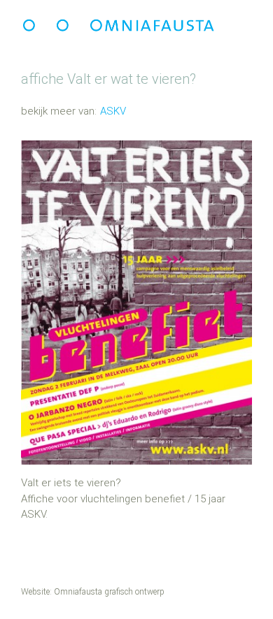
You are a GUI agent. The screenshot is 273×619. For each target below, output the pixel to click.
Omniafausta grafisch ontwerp (109, 592)
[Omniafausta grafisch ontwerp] (119, 24)
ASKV (113, 111)
